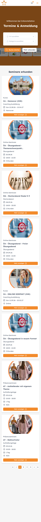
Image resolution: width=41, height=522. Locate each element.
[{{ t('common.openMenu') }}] (37, 3)
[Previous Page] (16, 467)
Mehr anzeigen (19, 115)
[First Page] (12, 467)
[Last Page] (37, 467)
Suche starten (14, 50)
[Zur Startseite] (4, 3)
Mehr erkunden (29, 50)
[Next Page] (34, 467)
